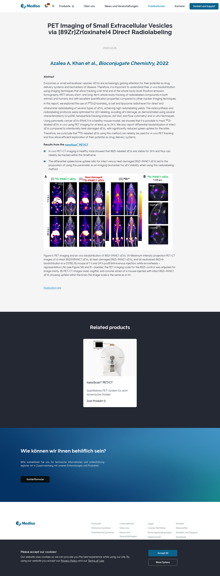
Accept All (163, 553)
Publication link (52, 287)
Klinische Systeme (100, 528)
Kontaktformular (35, 479)
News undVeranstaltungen (128, 534)
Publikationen (156, 6)
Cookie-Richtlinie (156, 528)
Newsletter (182, 528)
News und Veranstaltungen (121, 6)
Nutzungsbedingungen (160, 532)
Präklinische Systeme (102, 532)
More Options (163, 562)
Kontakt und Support (204, 6)
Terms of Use (96, 560)
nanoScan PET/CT (76, 144)
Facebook (181, 537)
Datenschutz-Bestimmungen (156, 539)
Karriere (180, 6)
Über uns (89, 6)
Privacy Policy (69, 560)
